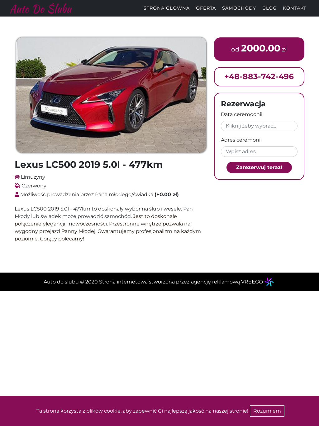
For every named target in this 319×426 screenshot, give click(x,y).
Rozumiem (267, 411)
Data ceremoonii (241, 114)
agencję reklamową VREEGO (227, 282)
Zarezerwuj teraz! (259, 167)
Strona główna (167, 8)
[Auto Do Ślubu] (41, 8)
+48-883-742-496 (259, 76)
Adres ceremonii (241, 140)
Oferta (206, 8)
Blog (269, 8)
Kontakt (294, 8)
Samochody (239, 8)
